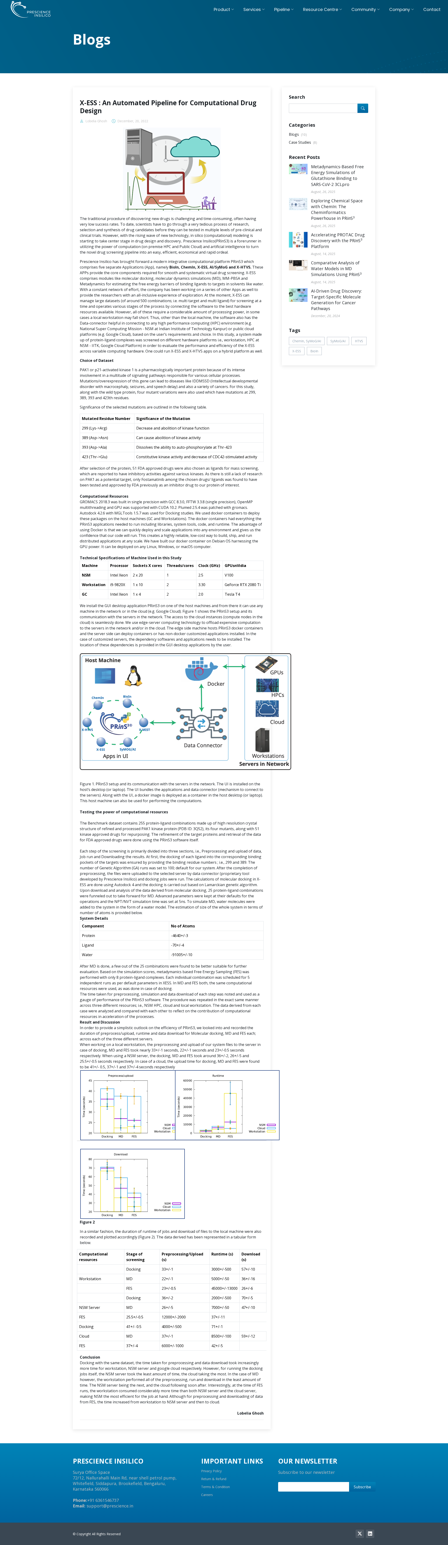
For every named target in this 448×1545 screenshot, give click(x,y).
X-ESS (296, 351)
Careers (207, 1494)
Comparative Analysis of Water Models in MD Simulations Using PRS (336, 268)
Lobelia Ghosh (96, 121)
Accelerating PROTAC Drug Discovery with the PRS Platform (338, 240)
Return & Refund (213, 1479)
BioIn (314, 351)
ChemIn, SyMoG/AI (306, 341)
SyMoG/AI (338, 341)
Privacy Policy (211, 1471)
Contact (432, 9)
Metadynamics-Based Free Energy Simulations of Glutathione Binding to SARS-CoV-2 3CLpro (337, 175)
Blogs (298, 134)
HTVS (359, 341)
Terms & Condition (215, 1487)
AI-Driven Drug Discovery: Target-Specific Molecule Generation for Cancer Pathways (336, 299)
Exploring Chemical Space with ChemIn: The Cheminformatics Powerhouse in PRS (337, 209)
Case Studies (303, 142)
